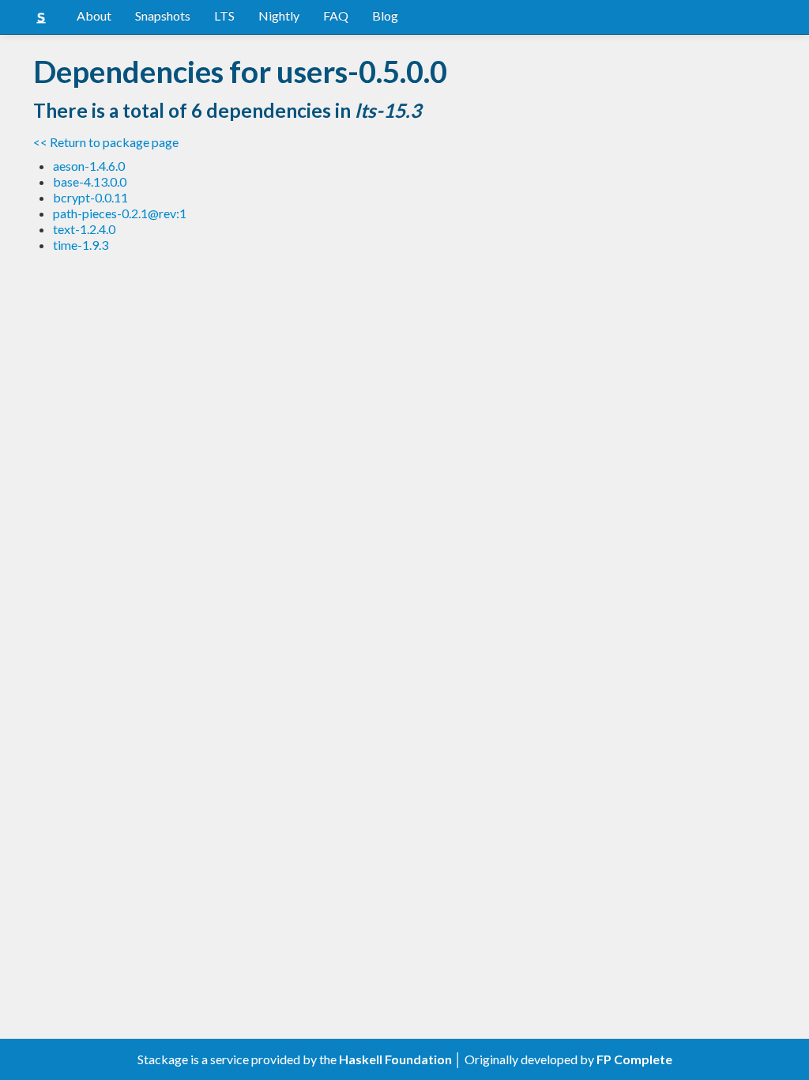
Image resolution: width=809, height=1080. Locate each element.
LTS (224, 15)
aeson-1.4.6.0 (89, 165)
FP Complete (634, 1059)
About (94, 15)
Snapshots (162, 15)
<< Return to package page (106, 141)
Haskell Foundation (395, 1059)
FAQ (335, 15)
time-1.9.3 (80, 244)
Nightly (278, 15)
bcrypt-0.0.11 (90, 197)
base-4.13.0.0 (89, 181)
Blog (385, 15)
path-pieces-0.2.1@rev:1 (119, 213)
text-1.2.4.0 (84, 228)
